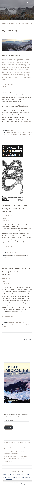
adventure (9, 325)
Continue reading (8, 246)
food (19, 132)
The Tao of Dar (8, 461)
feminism (8, 255)
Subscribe (8, 427)
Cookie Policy (9, 479)
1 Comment (6, 89)
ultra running (23, 134)
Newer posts (28, 340)
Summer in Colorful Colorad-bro (16, 322)
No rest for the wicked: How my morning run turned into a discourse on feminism (15, 208)
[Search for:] (17, 349)
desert (16, 132)
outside (23, 255)
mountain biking (16, 255)
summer (23, 325)
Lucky (19, 325)
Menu (29, 2)
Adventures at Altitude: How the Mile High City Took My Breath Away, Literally (16, 271)
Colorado (14, 325)
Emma (4, 86)
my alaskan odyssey (6, 1)
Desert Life (10, 130)
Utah (29, 134)
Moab (10, 134)
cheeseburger (9, 132)
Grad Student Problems (13, 253)
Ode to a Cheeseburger (11, 55)
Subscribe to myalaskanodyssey (17, 410)
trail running (16, 134)
